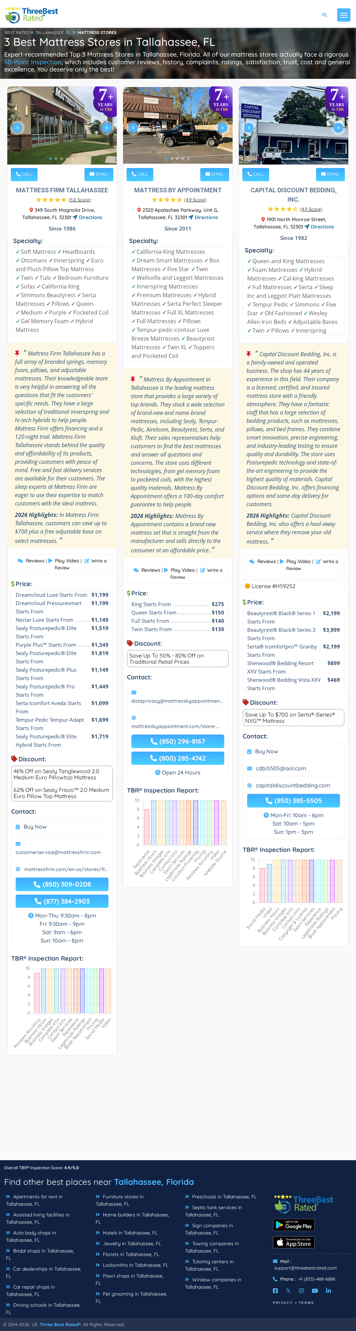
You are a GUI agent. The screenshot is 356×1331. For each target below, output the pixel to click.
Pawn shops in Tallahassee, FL (129, 1279)
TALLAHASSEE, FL (53, 32)
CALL (26, 174)
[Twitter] (288, 1291)
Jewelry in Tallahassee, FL (131, 1243)
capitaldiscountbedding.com (293, 785)
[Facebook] (275, 1291)
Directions (90, 217)
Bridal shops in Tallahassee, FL (40, 1254)
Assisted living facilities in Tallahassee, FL (38, 1218)
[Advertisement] (178, 1111)
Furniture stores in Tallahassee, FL (120, 1200)
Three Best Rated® (60, 1324)
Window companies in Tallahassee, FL (213, 1283)
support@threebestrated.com (305, 1268)
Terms (306, 1303)
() (79, 199)
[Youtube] (315, 1291)
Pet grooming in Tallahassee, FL (131, 1297)
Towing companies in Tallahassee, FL (212, 1247)
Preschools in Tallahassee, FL (224, 1197)
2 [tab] (56, 159)
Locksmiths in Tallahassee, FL (135, 1265)
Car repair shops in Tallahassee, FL (30, 1290)
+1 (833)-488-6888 (317, 1279)
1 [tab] (50, 159)
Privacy (283, 1303)
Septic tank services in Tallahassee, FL (213, 1211)
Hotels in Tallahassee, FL (129, 1233)
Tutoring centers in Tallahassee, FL (209, 1265)
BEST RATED (17, 32)
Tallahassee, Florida (154, 1182)
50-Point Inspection (33, 62)
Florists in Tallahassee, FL (130, 1254)
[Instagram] (301, 1291)
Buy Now (35, 826)
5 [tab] (73, 159)
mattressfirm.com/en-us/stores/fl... (66, 869)
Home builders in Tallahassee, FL (132, 1218)
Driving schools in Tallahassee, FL (43, 1308)
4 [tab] (67, 159)
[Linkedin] (328, 1291)
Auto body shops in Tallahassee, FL (31, 1236)
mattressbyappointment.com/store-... (175, 726)
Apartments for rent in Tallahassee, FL (34, 1200)
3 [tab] (61, 159)
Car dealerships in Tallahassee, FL (43, 1272)
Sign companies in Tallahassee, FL (209, 1229)
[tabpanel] (62, 130)
